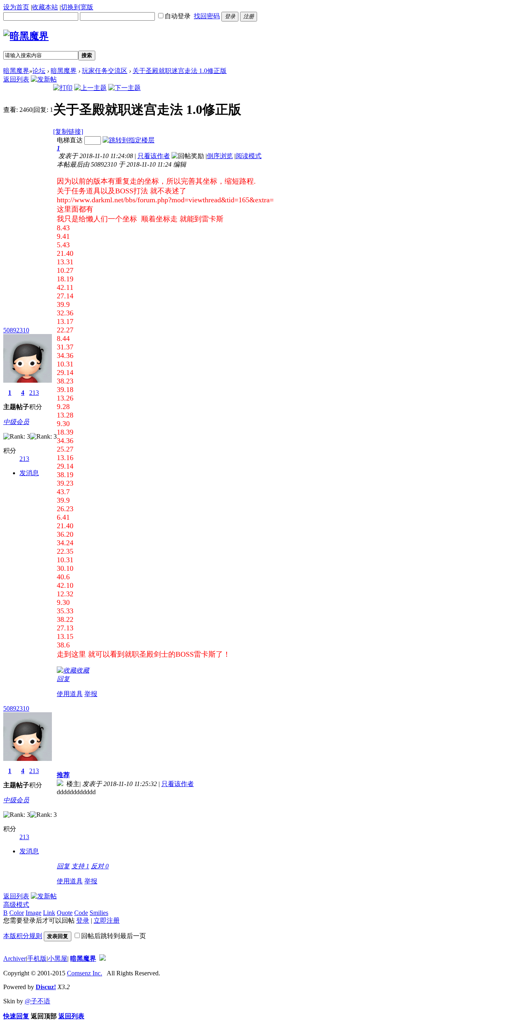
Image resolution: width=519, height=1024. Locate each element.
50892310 (16, 330)
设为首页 (16, 7)
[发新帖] (44, 79)
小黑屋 (57, 958)
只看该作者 (153, 155)
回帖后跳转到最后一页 (113, 935)
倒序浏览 (220, 155)
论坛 (38, 70)
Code (81, 912)
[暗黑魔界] (26, 36)
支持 (80, 866)
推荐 (63, 774)
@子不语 (37, 1001)
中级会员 (16, 421)
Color (16, 912)
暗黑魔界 (16, 70)
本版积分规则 (22, 935)
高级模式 (16, 904)
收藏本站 (45, 7)
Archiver (14, 958)
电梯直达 (70, 140)
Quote (65, 912)
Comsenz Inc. (84, 973)
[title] (102, 958)
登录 (82, 920)
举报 (90, 693)
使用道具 (70, 693)
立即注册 (107, 920)
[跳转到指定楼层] (128, 140)
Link (49, 912)
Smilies (99, 912)
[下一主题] (124, 87)
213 (34, 392)
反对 (100, 866)
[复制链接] (68, 131)
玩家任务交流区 (104, 70)
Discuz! (46, 986)
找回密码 (207, 16)
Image (33, 912)
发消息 (29, 472)
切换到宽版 (77, 7)
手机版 (37, 958)
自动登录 (178, 16)
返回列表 (16, 79)
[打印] (63, 87)
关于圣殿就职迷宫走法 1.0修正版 (180, 70)
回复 (63, 678)
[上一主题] (90, 87)
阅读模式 (249, 155)
